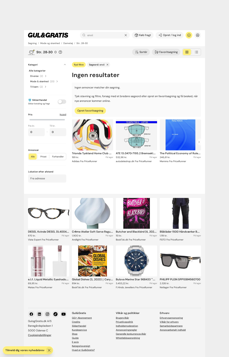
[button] (47, 119)
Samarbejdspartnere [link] (171, 325)
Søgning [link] (32, 43)
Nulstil (63, 114)
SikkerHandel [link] (79, 325)
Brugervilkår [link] (122, 317)
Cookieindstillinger (39, 335)
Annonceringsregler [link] (126, 329)
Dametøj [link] (68, 43)
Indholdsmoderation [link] (127, 325)
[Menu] (197, 35)
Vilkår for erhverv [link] (169, 321)
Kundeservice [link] (79, 329)
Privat (43, 156)
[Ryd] (125, 35)
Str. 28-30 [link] (82, 43)
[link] (48, 35)
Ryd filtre (79, 64)
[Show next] (200, 142)
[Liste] (196, 52)
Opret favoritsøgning (90, 110)
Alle (33, 156)
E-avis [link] (75, 341)
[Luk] (49, 350)
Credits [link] (76, 321)
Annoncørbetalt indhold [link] (173, 329)
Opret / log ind (172, 35)
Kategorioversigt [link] (81, 345)
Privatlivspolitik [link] (124, 321)
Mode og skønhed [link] (50, 43)
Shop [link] (74, 333)
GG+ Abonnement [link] (82, 317)
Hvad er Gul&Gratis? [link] (83, 349)
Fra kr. (31, 125)
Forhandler (58, 156)
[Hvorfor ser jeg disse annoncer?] (60, 52)
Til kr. (52, 125)
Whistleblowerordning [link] (128, 337)
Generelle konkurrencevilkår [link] (131, 333)
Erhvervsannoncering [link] (171, 317)
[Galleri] (187, 52)
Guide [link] (75, 337)
